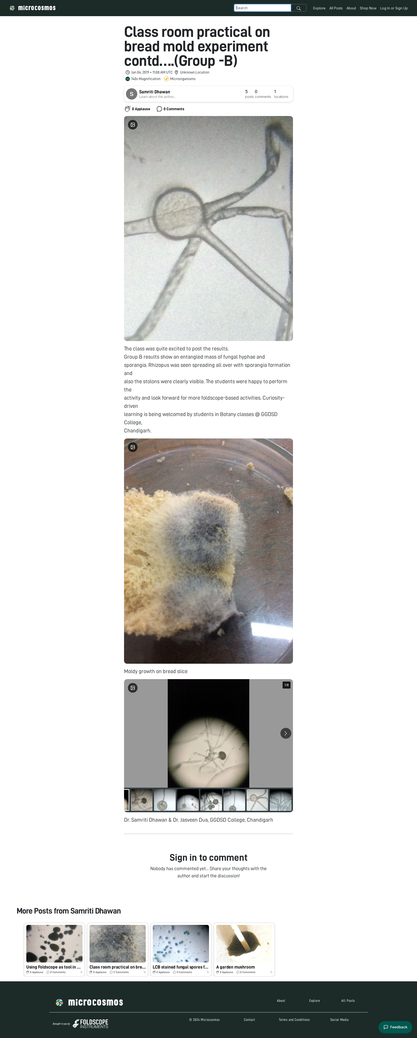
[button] (54, 950)
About (351, 8)
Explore (319, 8)
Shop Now (368, 8)
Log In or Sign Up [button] (394, 8)
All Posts (336, 8)
